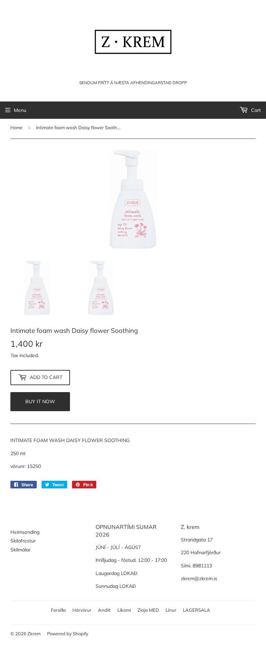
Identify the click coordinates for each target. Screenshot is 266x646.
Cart (255, 110)
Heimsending (24, 532)
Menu (20, 110)
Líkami (124, 610)
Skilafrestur (23, 541)
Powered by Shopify (67, 633)
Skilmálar (20, 550)
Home (16, 127)
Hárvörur (81, 610)
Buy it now (40, 401)
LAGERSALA (196, 610)
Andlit (104, 610)
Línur (171, 610)
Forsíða (58, 610)
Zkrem (34, 633)
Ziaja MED (148, 610)
